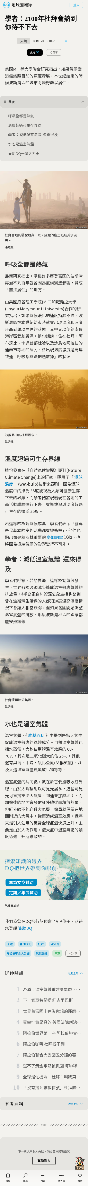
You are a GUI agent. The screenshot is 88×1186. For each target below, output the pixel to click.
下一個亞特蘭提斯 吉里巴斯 (48, 1000)
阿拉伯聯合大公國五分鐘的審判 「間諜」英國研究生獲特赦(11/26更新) (51, 1055)
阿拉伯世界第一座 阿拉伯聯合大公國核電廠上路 (52, 1033)
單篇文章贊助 (21, 882)
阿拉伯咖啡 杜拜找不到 (44, 1044)
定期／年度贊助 (23, 892)
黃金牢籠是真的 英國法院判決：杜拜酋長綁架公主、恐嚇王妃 (52, 1022)
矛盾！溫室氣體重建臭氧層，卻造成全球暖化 (51, 989)
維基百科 (36, 735)
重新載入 (44, 1160)
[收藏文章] (66, 41)
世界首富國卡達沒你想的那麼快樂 (51, 1011)
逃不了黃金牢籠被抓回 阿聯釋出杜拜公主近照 (52, 1066)
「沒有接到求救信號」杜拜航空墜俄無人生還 (51, 1088)
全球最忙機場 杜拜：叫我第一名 (51, 1077)
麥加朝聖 (55, 537)
